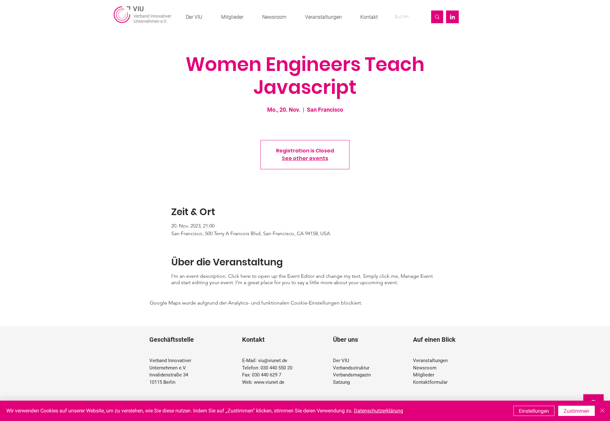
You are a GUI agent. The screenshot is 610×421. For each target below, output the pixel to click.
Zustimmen (576, 411)
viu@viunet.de (272, 360)
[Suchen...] (437, 17)
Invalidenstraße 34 (168, 375)
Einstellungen (534, 411)
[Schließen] (602, 411)
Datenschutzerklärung (378, 411)
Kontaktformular (430, 382)
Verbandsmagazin (352, 375)
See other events (305, 158)
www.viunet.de (269, 382)
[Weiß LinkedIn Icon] (452, 16)
